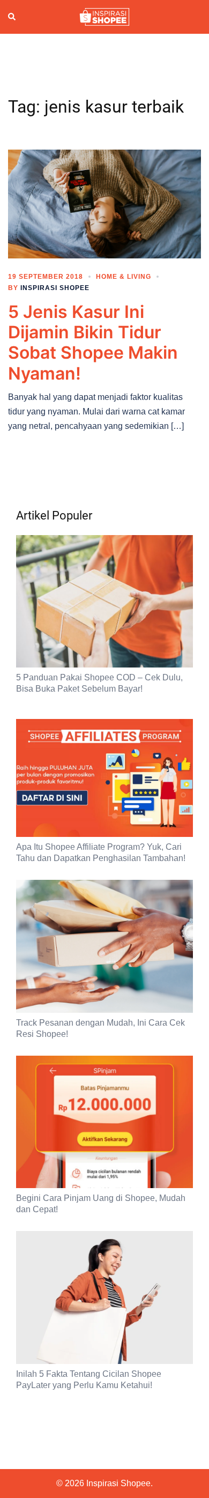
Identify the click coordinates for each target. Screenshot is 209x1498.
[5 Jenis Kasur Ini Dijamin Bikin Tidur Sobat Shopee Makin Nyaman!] (104, 203)
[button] (12, 16)
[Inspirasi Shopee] (104, 16)
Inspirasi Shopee (54, 288)
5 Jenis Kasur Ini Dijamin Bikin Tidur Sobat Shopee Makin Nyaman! (93, 342)
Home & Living (123, 276)
